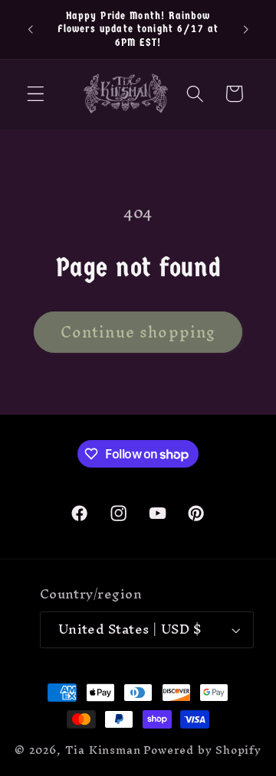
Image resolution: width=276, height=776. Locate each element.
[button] (35, 93)
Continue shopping (138, 332)
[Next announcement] (246, 29)
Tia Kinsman (103, 749)
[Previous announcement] (30, 29)
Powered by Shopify (202, 749)
